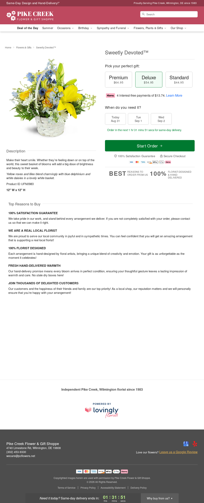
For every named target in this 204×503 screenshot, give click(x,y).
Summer (47, 28)
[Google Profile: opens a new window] (186, 444)
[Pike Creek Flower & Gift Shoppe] (35, 15)
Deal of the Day (27, 28)
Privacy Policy (88, 487)
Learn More (174, 95)
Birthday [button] (84, 28)
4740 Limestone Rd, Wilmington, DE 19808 (33, 448)
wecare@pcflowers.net (20, 456)
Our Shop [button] (177, 28)
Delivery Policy (138, 487)
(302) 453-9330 (16, 452)
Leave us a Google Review (178, 452)
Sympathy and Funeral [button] (112, 28)
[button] (193, 486)
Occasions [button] (64, 28)
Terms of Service (67, 487)
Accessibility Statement (113, 487)
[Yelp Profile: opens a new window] (195, 444)
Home (8, 47)
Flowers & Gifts (23, 47)
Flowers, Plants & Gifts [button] (149, 28)
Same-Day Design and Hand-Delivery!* (33, 3)
